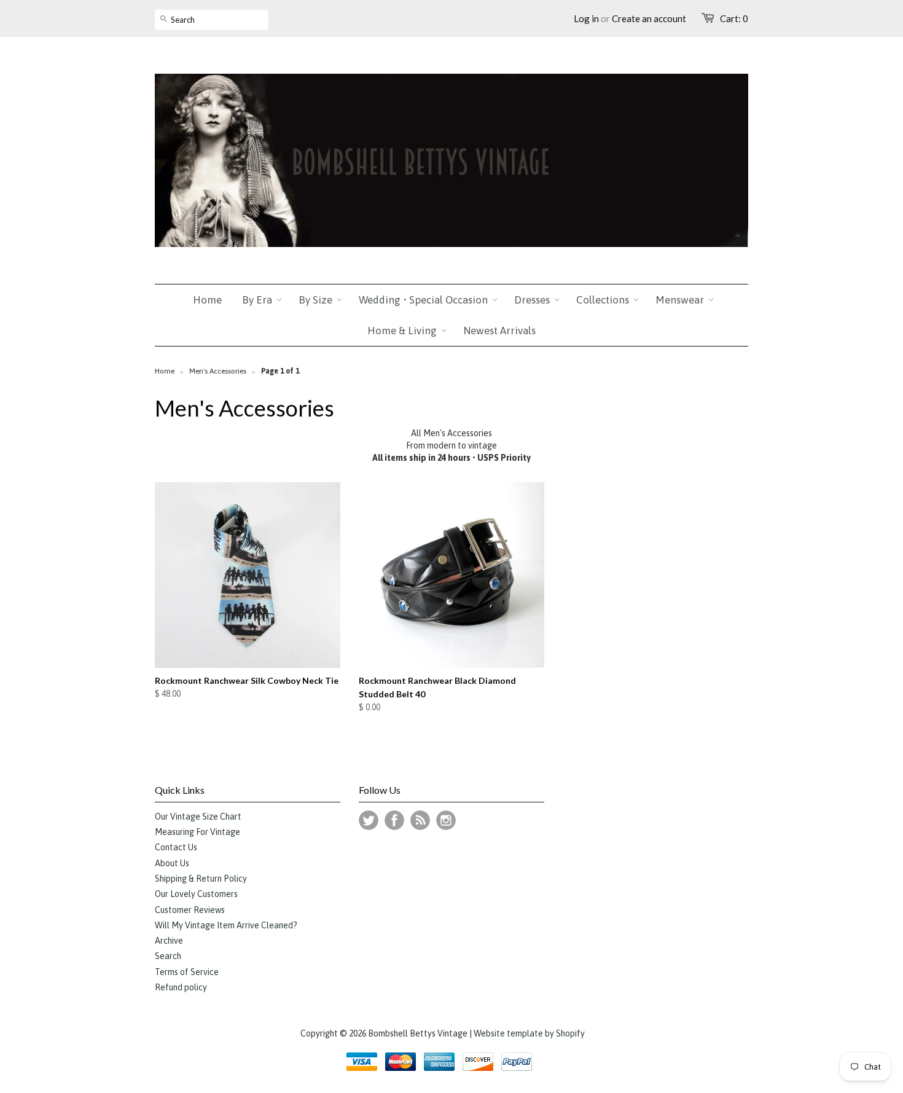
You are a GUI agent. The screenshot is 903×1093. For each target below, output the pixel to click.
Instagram (446, 820)
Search (168, 956)
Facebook (394, 820)
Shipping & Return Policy (201, 878)
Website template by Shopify (529, 1033)
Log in (586, 18)
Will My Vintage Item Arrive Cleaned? (226, 925)
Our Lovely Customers (196, 894)
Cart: (734, 18)
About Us (172, 863)
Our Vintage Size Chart (198, 816)
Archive (169, 941)
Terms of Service (187, 972)
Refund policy (181, 987)
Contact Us (176, 847)
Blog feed (420, 820)
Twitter (368, 820)
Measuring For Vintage (197, 832)
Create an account (649, 18)
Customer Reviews (190, 910)
